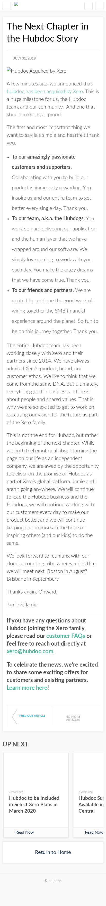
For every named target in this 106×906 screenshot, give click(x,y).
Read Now (24, 832)
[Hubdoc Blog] (16, 6)
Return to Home (53, 852)
